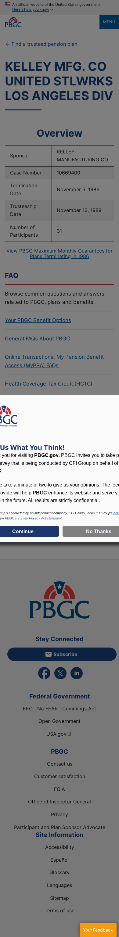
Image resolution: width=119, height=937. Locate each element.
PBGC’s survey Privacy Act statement (33, 518)
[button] (98, 930)
